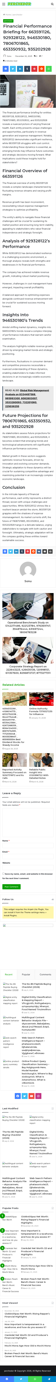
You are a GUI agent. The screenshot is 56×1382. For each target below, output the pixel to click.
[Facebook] (5, 551)
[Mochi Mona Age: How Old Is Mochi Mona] (10, 1269)
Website (6, 863)
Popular (26, 974)
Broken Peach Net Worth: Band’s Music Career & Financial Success (35, 1282)
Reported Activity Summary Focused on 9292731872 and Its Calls (14, 773)
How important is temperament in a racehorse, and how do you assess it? (37, 1233)
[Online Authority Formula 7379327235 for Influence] (41, 699)
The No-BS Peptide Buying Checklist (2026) (12, 1135)
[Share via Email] (44, 551)
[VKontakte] (39, 551)
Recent (8, 974)
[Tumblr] (22, 551)
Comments (45, 974)
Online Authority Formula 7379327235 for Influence (40, 711)
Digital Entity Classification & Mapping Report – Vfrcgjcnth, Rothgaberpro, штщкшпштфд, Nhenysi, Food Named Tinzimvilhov (37, 1003)
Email (5, 852)
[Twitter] (10, 551)
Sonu (9, 56)
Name (6, 841)
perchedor (17, 14)
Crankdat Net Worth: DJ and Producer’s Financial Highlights (36, 1251)
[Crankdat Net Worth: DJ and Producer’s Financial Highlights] (10, 1254)
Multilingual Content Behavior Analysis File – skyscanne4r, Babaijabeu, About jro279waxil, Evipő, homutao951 (36, 1023)
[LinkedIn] (16, 551)
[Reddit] (33, 551)
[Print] (50, 551)
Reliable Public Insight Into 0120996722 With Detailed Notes (39, 773)
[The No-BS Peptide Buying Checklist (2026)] (11, 988)
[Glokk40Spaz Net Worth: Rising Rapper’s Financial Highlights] (10, 1220)
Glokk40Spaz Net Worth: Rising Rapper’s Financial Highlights (35, 1219)
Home (8, 14)
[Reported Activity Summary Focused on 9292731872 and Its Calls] (14, 760)
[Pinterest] (27, 551)
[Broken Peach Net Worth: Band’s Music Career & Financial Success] (10, 1285)
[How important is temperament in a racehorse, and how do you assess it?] (10, 1237)
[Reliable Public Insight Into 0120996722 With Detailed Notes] (41, 760)
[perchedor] (19, 4)
